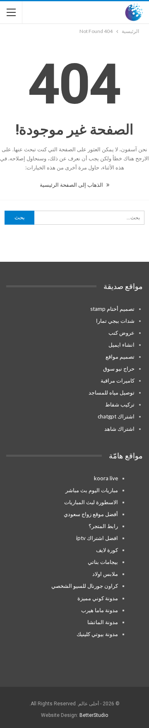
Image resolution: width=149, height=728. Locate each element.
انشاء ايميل (121, 344)
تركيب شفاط (120, 404)
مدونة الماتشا (102, 622)
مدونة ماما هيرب (99, 610)
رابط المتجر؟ (103, 526)
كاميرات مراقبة (118, 380)
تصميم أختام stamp (112, 308)
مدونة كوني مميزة (97, 598)
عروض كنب (121, 332)
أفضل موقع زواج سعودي (91, 514)
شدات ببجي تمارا (115, 320)
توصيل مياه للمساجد (112, 392)
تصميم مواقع (120, 356)
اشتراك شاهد (119, 428)
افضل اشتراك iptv (97, 538)
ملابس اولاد (105, 574)
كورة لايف (107, 550)
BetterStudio (93, 715)
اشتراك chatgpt (116, 416)
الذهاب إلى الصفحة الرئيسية (72, 184)
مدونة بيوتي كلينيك (97, 634)
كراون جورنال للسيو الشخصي (84, 585)
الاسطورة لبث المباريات (91, 502)
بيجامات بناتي (103, 562)
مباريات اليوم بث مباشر (91, 490)
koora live (106, 478)
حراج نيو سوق (119, 368)
